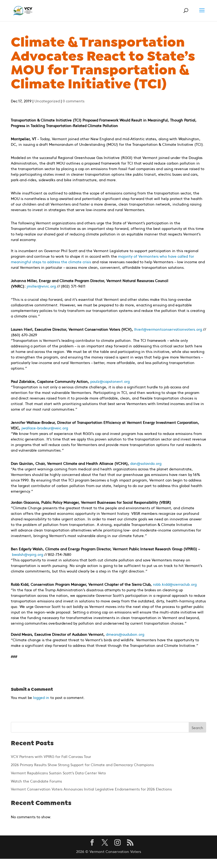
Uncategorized (47, 100)
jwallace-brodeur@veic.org (44, 427)
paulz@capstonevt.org (110, 381)
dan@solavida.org (145, 463)
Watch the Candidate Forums (36, 781)
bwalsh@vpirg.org (27, 554)
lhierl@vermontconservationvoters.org (168, 329)
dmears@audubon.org (125, 634)
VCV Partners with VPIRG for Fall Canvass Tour (51, 756)
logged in (41, 697)
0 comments (73, 100)
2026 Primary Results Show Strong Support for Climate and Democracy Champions (82, 764)
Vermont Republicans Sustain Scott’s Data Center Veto (58, 772)
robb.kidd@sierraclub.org (175, 584)
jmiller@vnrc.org (41, 286)
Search (197, 727)
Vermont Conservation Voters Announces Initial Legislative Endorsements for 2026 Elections (91, 789)
